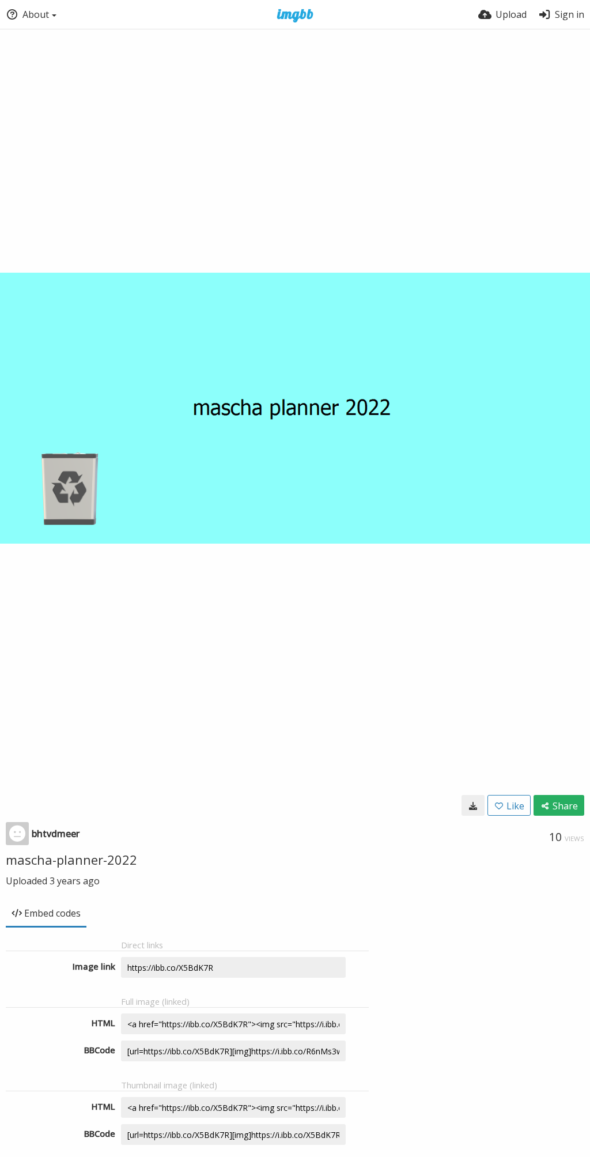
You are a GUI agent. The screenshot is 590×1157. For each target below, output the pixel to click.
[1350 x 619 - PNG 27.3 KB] (473, 805)
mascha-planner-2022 (71, 859)
